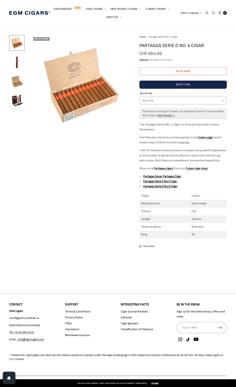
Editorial (126, 317)
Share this (149, 246)
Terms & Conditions (77, 311)
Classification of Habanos (137, 329)
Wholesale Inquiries (77, 335)
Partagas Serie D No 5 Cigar (160, 181)
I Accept (155, 383)
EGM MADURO (63, 9)
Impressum (72, 329)
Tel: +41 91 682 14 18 (21, 332)
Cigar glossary (129, 323)
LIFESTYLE (112, 17)
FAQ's (68, 323)
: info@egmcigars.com (30, 339)
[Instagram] (180, 339)
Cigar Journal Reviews (134, 311)
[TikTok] (188, 339)
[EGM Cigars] (29, 13)
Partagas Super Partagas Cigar (162, 176)
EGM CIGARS (94, 9)
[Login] (207, 13)
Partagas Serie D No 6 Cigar (160, 186)
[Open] (9, 378)
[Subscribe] (222, 327)
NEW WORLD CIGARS (124, 9)
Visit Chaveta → (166, 115)
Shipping (143, 60)
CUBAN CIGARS (155, 9)
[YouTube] (196, 339)
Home (142, 37)
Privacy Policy (74, 317)
